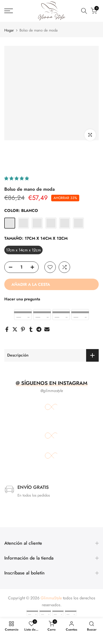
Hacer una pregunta (22, 299)
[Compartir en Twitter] (14, 329)
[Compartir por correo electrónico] (46, 329)
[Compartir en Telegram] (38, 329)
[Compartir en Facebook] (6, 329)
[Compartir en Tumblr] (30, 329)
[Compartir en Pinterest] (22, 329)
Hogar (9, 30)
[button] (17, 178)
